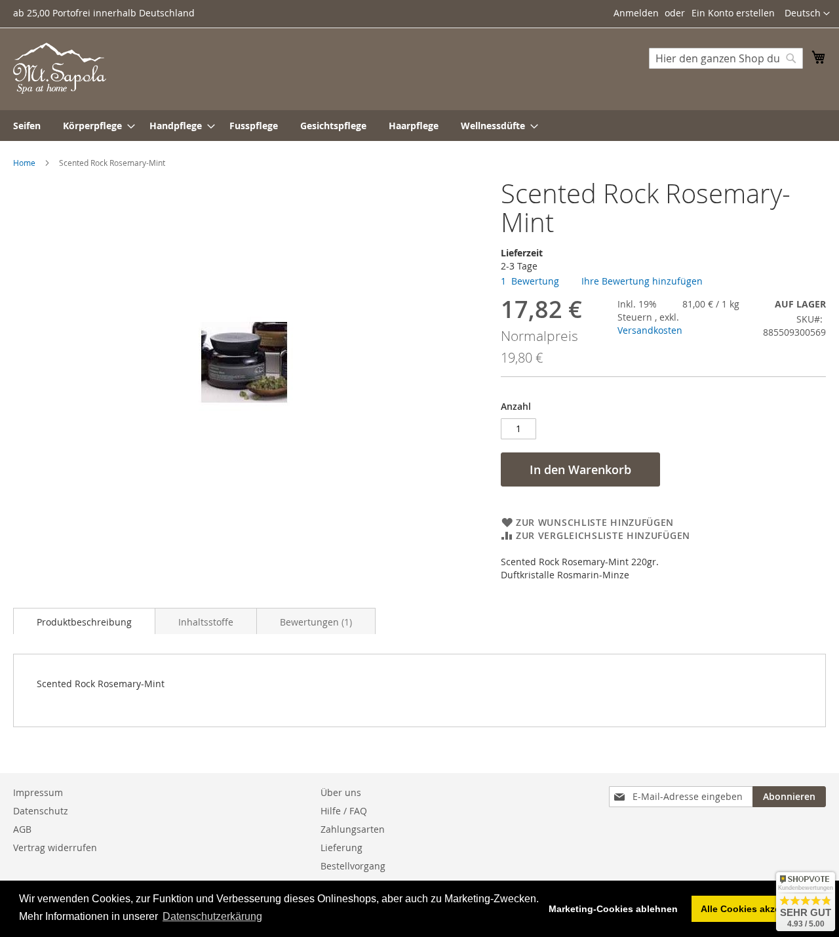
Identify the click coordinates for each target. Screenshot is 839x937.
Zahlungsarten (353, 829)
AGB (22, 829)
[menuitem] (27, 125)
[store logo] (59, 68)
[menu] (419, 125)
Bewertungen (314, 622)
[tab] (84, 621)
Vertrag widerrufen (55, 847)
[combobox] (726, 58)
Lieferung (341, 847)
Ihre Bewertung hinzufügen (642, 281)
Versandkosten (649, 330)
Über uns (341, 792)
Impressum (38, 792)
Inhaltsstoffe (205, 622)
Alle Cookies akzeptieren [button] (756, 909)
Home (24, 162)
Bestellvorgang (353, 866)
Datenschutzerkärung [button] (212, 916)
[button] (807, 14)
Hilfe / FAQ (344, 811)
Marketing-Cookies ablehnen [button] (613, 909)
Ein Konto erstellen (733, 13)
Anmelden (636, 13)
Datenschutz (40, 811)
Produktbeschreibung (84, 622)
